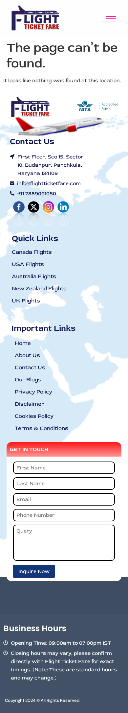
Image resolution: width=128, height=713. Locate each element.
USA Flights (28, 264)
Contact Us (30, 367)
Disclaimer (29, 403)
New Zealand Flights (39, 288)
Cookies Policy (34, 416)
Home (23, 343)
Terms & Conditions (41, 428)
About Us (27, 355)
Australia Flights (34, 276)
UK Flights (26, 300)
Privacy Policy (33, 391)
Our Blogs (28, 379)
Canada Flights (32, 252)
